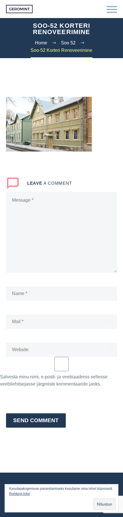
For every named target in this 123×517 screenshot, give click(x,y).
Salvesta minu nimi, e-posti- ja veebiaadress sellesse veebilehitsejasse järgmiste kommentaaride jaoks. (54, 380)
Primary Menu (112, 9)
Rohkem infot (19, 494)
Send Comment (36, 420)
